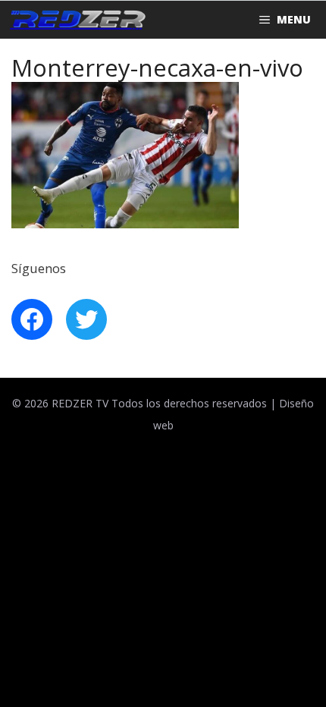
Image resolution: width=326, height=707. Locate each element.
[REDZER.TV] (77, 20)
